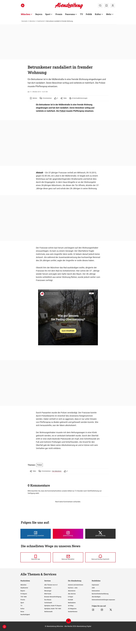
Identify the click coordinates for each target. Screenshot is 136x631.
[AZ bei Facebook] (93, 609)
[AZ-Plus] (22, 5)
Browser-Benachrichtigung (52, 596)
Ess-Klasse (47, 599)
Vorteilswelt (48, 602)
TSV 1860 (24, 596)
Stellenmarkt (48, 611)
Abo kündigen (96, 596)
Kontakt (70, 599)
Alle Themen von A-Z (50, 585)
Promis (58, 14)
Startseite (24, 21)
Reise (22, 611)
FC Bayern (24, 594)
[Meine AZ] (112, 5)
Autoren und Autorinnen (75, 585)
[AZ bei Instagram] (102, 609)
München (25, 14)
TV (81, 14)
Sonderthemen (72, 611)
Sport (47, 14)
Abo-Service (72, 594)
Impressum (95, 585)
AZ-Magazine (72, 608)
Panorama (70, 14)
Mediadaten (72, 602)
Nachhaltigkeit (25, 614)
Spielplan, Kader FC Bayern (52, 605)
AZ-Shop (70, 605)
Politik (89, 14)
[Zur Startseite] (69, 8)
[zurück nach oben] (68, 622)
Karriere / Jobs (72, 588)
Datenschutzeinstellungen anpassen (103, 599)
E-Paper (70, 596)
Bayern (38, 14)
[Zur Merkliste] (106, 5)
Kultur (98, 14)
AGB (93, 588)
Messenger (47, 591)
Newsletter (47, 588)
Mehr (108, 14)
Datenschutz (96, 591)
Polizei (63, 111)
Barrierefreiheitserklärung (100, 594)
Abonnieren (71, 591)
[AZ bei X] (111, 609)
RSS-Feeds (47, 594)
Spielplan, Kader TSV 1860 (52, 608)
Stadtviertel (40, 21)
